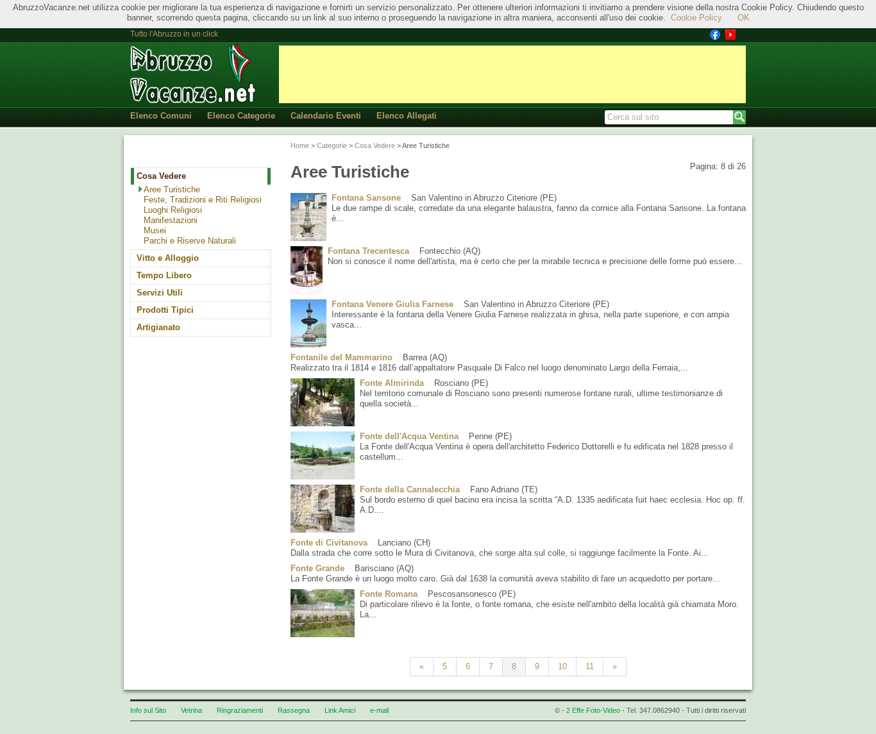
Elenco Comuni (161, 116)
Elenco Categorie (241, 116)
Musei (155, 230)
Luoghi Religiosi (173, 210)
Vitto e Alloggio (168, 258)
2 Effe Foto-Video (593, 710)
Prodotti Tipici (165, 310)
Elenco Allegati (406, 116)
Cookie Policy (696, 17)
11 (589, 666)
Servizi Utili (160, 292)
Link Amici (339, 710)
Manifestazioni (171, 220)
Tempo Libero (164, 275)
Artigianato (158, 327)
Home (300, 145)
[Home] (194, 74)
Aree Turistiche (172, 189)
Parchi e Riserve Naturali (190, 241)
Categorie (332, 145)
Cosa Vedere (161, 176)
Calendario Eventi (326, 116)
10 (562, 666)
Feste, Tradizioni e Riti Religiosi (203, 199)
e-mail (379, 710)
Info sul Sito (148, 710)
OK (743, 17)
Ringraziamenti (240, 710)
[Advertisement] (512, 74)
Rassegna (294, 710)
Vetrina (191, 710)
